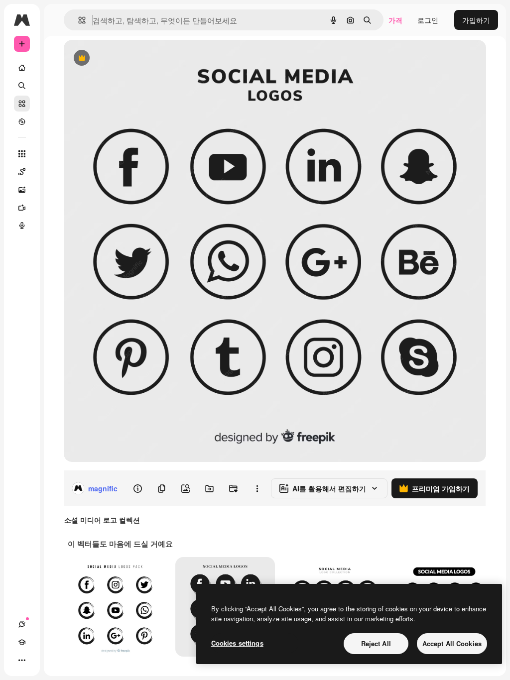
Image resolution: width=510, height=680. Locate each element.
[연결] (22, 624)
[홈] (22, 68)
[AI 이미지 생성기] (22, 190)
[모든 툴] (22, 154)
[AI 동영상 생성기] (22, 208)
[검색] (22, 86)
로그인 (427, 20)
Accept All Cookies (452, 643)
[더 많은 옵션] (257, 488)
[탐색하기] (22, 121)
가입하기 (476, 20)
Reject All (376, 643)
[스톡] (22, 104)
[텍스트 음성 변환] (22, 225)
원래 (121, 58)
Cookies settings (237, 643)
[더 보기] (22, 660)
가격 (395, 20)
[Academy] (22, 642)
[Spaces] (22, 172)
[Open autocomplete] (78, 20)
